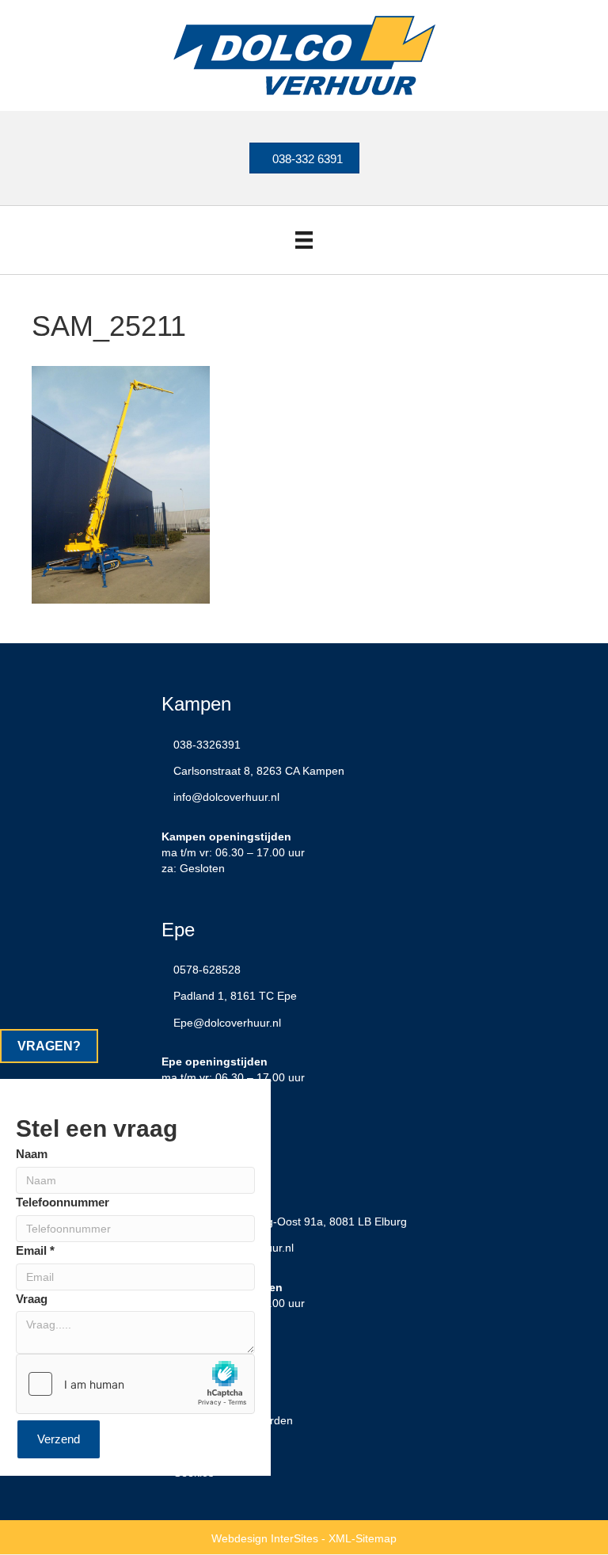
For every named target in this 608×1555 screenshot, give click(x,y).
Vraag (32, 1298)
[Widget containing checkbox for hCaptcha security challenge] (135, 1384)
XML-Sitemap (363, 1538)
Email (35, 1250)
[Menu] (304, 240)
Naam (32, 1154)
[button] (49, 1046)
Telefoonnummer (62, 1202)
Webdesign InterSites (264, 1538)
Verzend (58, 1439)
